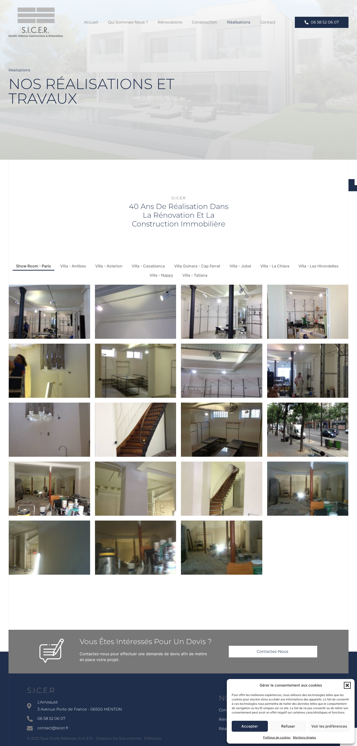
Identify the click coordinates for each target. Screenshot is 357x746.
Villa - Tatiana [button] (194, 275)
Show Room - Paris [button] (33, 266)
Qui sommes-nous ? (128, 22)
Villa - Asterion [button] (108, 266)
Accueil (91, 22)
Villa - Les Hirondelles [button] (318, 266)
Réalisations (238, 22)
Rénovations (170, 22)
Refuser (288, 726)
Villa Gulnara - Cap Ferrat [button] (197, 266)
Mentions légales (304, 737)
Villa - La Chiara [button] (274, 266)
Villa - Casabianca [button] (148, 266)
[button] (347, 685)
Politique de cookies (276, 737)
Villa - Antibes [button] (73, 266)
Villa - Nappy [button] (161, 275)
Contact (268, 22)
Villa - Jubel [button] (240, 266)
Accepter (249, 726)
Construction (204, 22)
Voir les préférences (329, 726)
